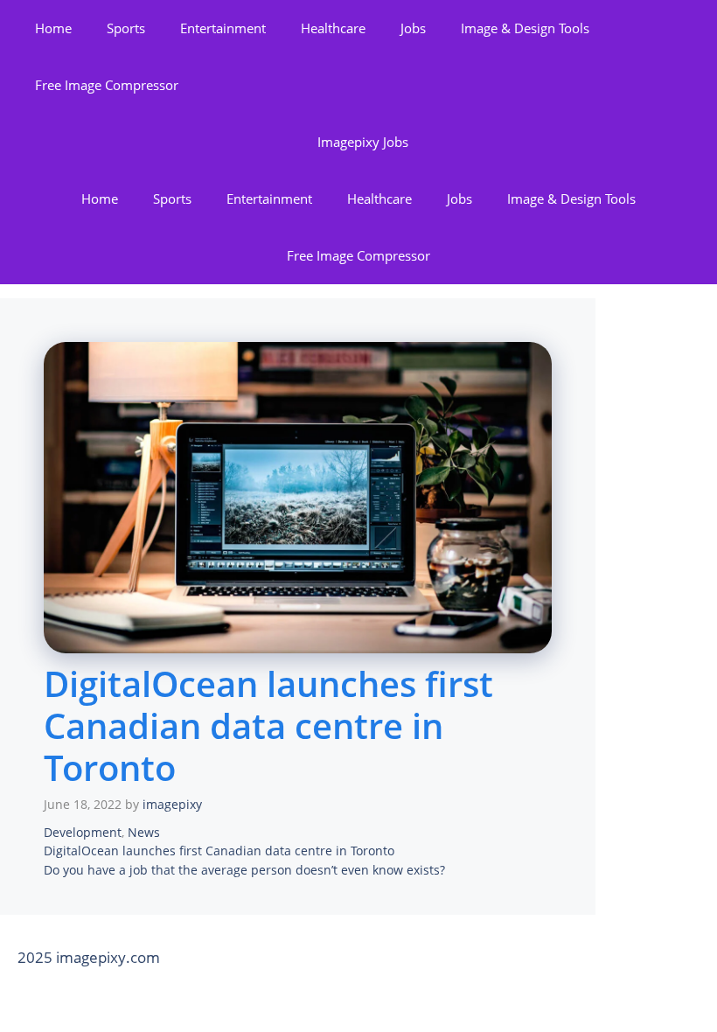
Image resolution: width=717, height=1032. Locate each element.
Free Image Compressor (106, 85)
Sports (126, 28)
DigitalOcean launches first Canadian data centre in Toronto (219, 850)
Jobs (413, 28)
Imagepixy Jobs (362, 141)
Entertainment (223, 28)
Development (83, 832)
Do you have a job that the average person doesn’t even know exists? (244, 869)
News (144, 832)
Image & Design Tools (525, 28)
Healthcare (333, 28)
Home (53, 28)
